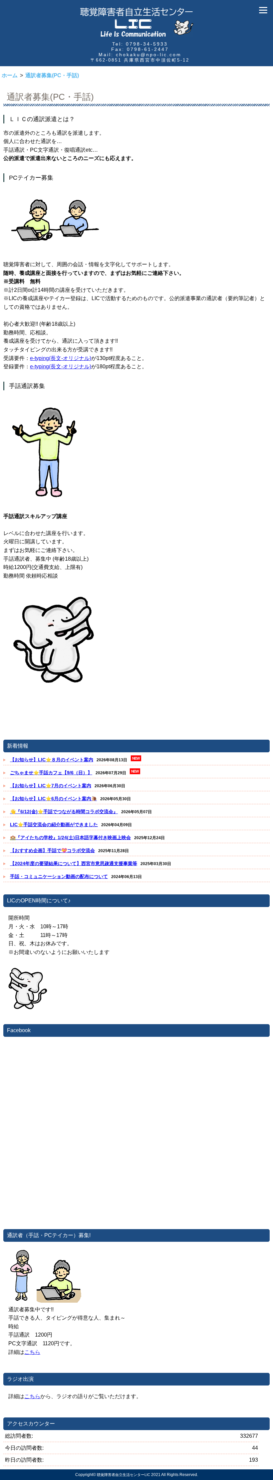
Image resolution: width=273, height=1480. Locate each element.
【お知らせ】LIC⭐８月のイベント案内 (51, 759)
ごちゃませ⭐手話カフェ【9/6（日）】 (51, 772)
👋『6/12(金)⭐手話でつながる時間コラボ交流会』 (64, 811)
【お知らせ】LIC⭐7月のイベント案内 (50, 785)
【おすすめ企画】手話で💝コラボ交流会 (52, 850)
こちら (32, 1352)
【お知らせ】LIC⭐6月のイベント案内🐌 (53, 798)
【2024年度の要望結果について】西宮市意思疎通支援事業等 (73, 863)
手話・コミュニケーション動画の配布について (59, 876)
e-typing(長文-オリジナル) (60, 358)
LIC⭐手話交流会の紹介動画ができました (54, 824)
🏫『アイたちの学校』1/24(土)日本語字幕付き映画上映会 (70, 837)
